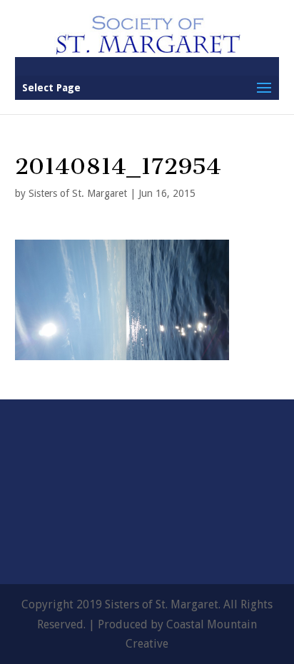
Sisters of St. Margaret (78, 193)
